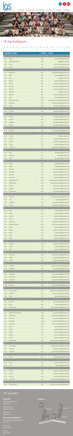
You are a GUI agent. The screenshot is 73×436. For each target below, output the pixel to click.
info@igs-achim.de (8, 409)
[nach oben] (69, 390)
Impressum (6, 412)
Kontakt (13, 393)
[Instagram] (64, 4)
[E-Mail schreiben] (68, 4)
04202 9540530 (7, 407)
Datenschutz (7, 414)
